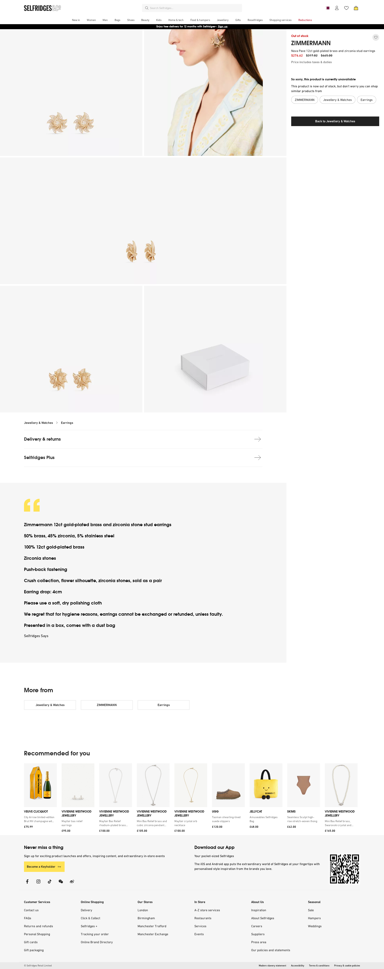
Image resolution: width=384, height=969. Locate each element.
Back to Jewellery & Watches (335, 121)
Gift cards (31, 942)
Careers (256, 926)
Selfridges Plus (39, 457)
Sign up (223, 26)
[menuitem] (76, 20)
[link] (39, 819)
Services (200, 926)
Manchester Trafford (152, 926)
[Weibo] (72, 884)
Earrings (67, 423)
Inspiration (258, 910)
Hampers (314, 918)
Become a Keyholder (41, 866)
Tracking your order (95, 934)
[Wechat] (61, 884)
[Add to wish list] (375, 37)
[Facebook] (27, 884)
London (143, 910)
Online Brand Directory (97, 942)
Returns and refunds (38, 926)
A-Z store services (207, 910)
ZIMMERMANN (311, 43)
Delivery (86, 910)
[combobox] (195, 8)
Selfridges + (89, 926)
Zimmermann (39, 525)
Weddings (315, 926)
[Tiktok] (49, 884)
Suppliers (258, 934)
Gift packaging (34, 950)
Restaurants (202, 918)
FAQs (27, 918)
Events (199, 934)
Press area (258, 942)
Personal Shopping (37, 934)
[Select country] (327, 8)
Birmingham (146, 918)
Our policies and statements (270, 950)
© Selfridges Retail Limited (38, 965)
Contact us (31, 910)
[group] (191, 799)
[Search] (147, 8)
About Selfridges (262, 918)
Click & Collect (90, 918)
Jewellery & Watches (38, 423)
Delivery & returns (42, 439)
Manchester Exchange (153, 934)
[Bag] (356, 8)
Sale (311, 910)
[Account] (337, 8)
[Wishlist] (346, 8)
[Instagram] (38, 884)
